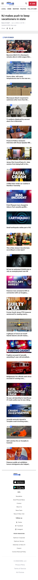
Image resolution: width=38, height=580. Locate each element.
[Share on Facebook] (7, 28)
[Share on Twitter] (10, 28)
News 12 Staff (5, 23)
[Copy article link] (12, 28)
